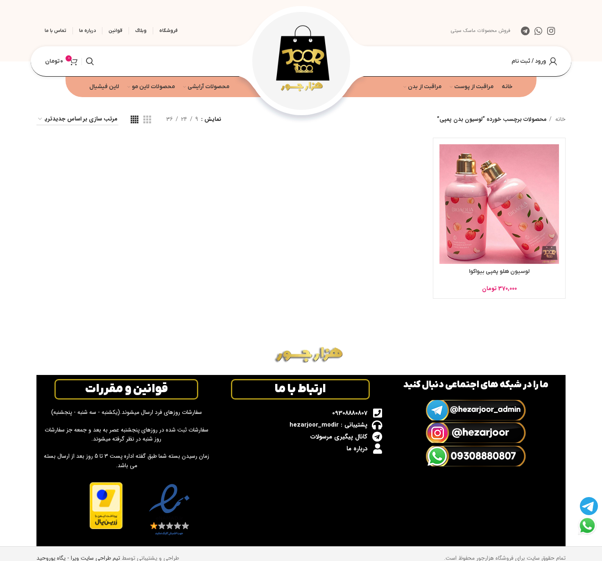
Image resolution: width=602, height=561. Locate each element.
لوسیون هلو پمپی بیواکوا (499, 271)
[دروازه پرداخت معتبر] (106, 505)
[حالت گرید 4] (134, 119)
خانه (560, 119)
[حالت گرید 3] (147, 119)
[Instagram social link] (551, 31)
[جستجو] (90, 61)
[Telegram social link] (525, 31)
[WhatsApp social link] (538, 31)
